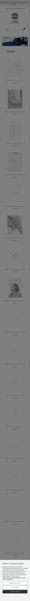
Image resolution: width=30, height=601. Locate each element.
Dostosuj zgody (15, 587)
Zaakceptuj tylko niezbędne (15, 583)
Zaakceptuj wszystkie (15, 591)
